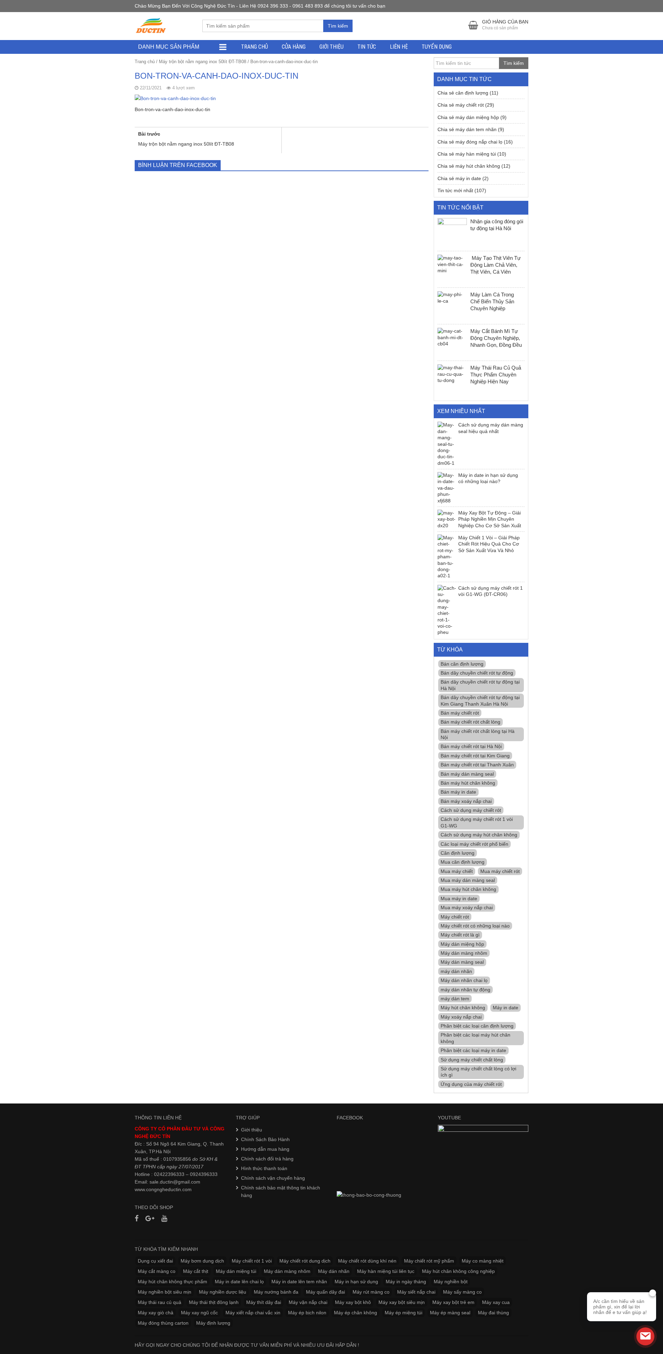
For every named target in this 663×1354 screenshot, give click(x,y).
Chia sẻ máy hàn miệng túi (467, 154)
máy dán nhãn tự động (465, 989)
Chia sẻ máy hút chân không (469, 166)
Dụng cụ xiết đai (155, 1261)
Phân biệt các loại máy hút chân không (475, 1038)
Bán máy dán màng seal (467, 774)
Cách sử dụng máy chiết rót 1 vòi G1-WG (477, 822)
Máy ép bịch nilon (307, 1312)
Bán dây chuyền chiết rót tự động (477, 673)
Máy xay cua (496, 1302)
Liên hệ (399, 46)
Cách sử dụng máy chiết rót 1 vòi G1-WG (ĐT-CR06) (490, 591)
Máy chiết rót (455, 917)
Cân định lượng (457, 853)
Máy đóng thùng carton (163, 1323)
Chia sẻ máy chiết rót (461, 105)
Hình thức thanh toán (264, 1168)
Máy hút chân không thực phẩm (172, 1281)
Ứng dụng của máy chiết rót (471, 1084)
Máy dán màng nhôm (464, 953)
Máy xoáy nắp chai (461, 1017)
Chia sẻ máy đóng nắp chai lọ (470, 142)
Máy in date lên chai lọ (239, 1281)
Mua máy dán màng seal (468, 880)
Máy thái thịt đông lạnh (214, 1302)
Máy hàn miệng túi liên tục (385, 1271)
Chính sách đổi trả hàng (267, 1158)
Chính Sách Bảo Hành (265, 1139)
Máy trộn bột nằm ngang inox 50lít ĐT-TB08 (202, 61)
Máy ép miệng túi (403, 1312)
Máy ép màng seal (450, 1312)
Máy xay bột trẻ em (453, 1302)
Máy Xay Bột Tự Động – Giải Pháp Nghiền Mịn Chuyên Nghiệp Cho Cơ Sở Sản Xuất (489, 519)
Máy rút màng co (371, 1292)
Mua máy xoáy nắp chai (467, 907)
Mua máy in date (459, 898)
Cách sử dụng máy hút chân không (479, 834)
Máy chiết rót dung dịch (304, 1261)
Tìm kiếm (338, 26)
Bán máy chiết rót (460, 713)
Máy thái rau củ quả (159, 1302)
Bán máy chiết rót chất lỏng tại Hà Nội (478, 734)
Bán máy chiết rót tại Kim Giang (475, 755)
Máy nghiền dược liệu (222, 1292)
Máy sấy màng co (462, 1292)
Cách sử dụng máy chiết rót (471, 810)
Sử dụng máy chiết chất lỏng (472, 1059)
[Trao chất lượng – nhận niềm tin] (151, 25)
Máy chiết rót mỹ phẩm (429, 1261)
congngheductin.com (169, 1189)
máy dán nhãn (456, 971)
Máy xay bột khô (353, 1302)
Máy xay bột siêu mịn (401, 1302)
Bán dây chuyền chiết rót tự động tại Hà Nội (480, 685)
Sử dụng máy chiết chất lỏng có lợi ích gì (478, 1072)
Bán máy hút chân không (468, 783)
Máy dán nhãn (333, 1271)
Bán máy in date (458, 792)
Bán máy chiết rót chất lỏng (470, 722)
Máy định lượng (213, 1323)
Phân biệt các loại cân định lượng (477, 1026)
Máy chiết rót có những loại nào (475, 926)
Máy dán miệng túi (236, 1271)
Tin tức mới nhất (455, 190)
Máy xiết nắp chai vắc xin (252, 1312)
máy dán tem (455, 998)
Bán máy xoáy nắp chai (466, 801)
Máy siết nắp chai (416, 1292)
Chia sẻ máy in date (459, 178)
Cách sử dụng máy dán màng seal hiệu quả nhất (490, 428)
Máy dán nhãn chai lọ (464, 980)
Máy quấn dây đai (325, 1292)
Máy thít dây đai (263, 1302)
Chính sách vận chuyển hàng (273, 1178)
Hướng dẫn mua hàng (265, 1149)
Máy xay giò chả (155, 1312)
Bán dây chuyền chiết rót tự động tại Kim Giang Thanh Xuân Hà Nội (480, 700)
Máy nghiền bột (451, 1281)
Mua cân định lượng (462, 862)
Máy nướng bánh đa (276, 1292)
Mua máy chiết (457, 871)
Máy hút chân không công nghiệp (458, 1271)
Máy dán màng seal (462, 962)
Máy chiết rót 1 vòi (252, 1261)
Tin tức (366, 46)
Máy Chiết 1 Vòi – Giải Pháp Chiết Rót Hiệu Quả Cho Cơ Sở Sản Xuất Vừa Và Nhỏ (489, 544)
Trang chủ (254, 46)
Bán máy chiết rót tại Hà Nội (471, 746)
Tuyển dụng (437, 46)
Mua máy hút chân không (468, 889)
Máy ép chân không (355, 1312)
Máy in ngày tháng (406, 1281)
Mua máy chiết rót (500, 871)
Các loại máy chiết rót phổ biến (474, 844)
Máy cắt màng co (156, 1271)
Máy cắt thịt (195, 1271)
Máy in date (505, 1007)
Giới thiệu (331, 46)
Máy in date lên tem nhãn (299, 1281)
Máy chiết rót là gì (460, 935)
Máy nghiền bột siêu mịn (164, 1292)
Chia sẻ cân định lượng (463, 93)
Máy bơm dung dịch (202, 1261)
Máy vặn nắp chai (308, 1302)
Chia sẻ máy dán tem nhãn (467, 129)
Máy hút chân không (463, 1007)
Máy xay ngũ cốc (199, 1312)
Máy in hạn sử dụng (356, 1281)
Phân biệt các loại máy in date (473, 1050)
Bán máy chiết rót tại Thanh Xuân (477, 764)
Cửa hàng (294, 46)
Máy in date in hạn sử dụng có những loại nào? (488, 478)
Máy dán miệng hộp (462, 944)
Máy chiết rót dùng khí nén (367, 1261)
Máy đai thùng (493, 1312)
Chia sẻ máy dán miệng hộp (468, 117)
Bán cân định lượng (462, 664)
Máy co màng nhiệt (482, 1261)
